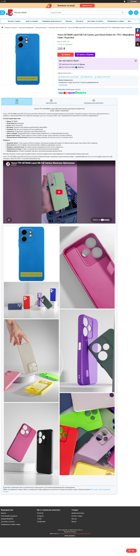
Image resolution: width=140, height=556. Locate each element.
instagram (40, 516)
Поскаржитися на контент (66, 533)
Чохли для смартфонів (25, 27)
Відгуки (69, 21)
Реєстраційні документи (9, 516)
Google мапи (41, 521)
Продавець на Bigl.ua (70, 532)
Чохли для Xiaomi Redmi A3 (57, 27)
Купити (67, 55)
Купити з (83, 55)
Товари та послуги (10, 27)
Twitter (39, 519)
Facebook (40, 513)
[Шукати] (122, 13)
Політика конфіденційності (82, 533)
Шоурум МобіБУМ (7, 519)
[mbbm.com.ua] (9, 12)
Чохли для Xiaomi (41, 27)
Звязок (74, 521)
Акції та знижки (32, 21)
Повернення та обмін (115, 21)
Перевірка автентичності (52, 21)
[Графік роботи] (136, 12)
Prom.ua (79, 530)
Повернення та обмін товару (10, 524)
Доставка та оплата (95, 21)
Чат (133, 551)
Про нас (74, 519)
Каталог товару (14, 21)
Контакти (79, 21)
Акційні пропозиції (78, 513)
